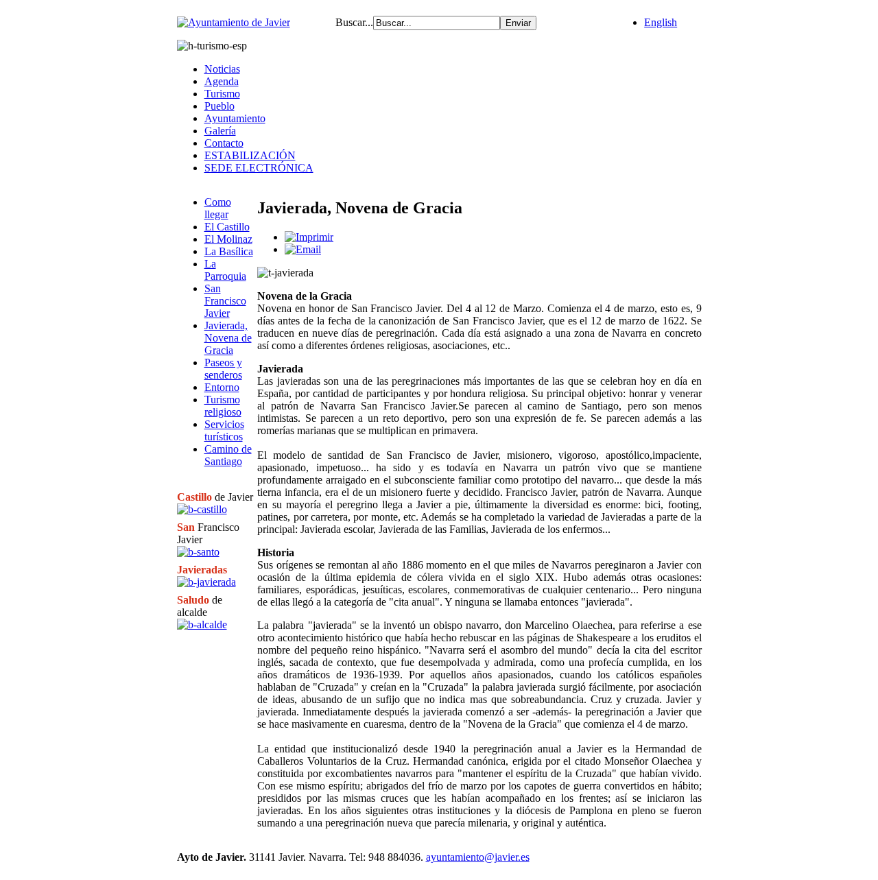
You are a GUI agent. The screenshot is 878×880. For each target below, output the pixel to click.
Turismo (222, 93)
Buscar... (354, 22)
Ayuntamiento (234, 118)
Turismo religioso (222, 406)
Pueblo (219, 106)
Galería (220, 130)
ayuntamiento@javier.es (478, 857)
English (660, 22)
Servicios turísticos (224, 430)
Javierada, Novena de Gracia (228, 338)
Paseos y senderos (223, 369)
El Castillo (227, 227)
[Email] (303, 249)
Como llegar (217, 208)
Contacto (224, 143)
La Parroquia (225, 270)
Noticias (222, 69)
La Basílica (228, 251)
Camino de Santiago (228, 455)
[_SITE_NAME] (233, 22)
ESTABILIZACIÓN (250, 155)
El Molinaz (228, 239)
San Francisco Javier (225, 301)
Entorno (221, 387)
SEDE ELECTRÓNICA (258, 168)
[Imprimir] (309, 237)
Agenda (221, 81)
